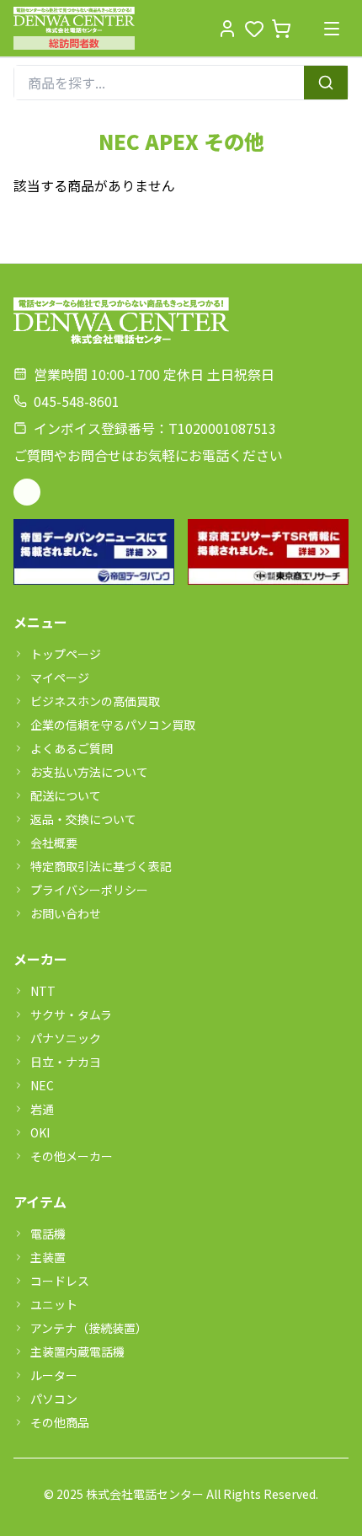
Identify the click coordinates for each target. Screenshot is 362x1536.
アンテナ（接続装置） (88, 1327)
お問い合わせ (65, 913)
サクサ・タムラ (71, 1014)
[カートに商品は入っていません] (281, 29)
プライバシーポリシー (89, 889)
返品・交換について (83, 819)
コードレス (59, 1280)
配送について (65, 795)
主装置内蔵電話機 (77, 1351)
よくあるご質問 (71, 748)
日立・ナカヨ (65, 1061)
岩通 (42, 1108)
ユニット (53, 1304)
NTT (43, 990)
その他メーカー (71, 1156)
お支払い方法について (89, 771)
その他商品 (59, 1422)
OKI (40, 1132)
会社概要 (53, 842)
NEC (42, 1085)
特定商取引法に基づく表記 (101, 866)
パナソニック (65, 1038)
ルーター (53, 1375)
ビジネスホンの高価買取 (95, 701)
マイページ (59, 677)
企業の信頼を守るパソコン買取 (112, 724)
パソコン (53, 1398)
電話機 (48, 1233)
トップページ (65, 653)
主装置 (48, 1257)
